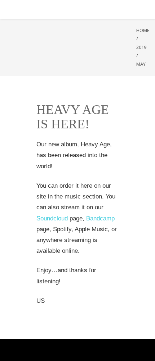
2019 (141, 47)
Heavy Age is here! (72, 116)
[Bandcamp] (96, 350)
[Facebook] (58, 350)
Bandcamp (100, 218)
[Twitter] (66, 350)
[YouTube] (73, 350)
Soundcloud (52, 218)
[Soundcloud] (88, 350)
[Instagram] (81, 350)
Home (143, 30)
